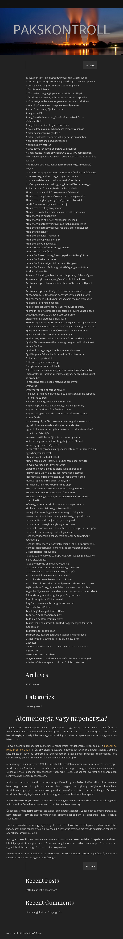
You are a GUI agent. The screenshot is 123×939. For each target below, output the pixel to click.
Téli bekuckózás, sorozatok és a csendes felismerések (56, 634)
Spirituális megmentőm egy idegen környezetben (53, 595)
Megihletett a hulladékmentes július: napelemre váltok (55, 476)
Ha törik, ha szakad (36, 397)
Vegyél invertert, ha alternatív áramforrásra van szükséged (58, 658)
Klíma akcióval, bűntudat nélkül (42, 456)
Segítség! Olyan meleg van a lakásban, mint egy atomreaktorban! (61, 591)
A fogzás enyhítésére (37, 89)
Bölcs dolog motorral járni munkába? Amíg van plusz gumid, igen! (61, 322)
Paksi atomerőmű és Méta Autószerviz (47, 563)
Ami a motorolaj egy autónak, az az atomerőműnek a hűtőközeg (61, 172)
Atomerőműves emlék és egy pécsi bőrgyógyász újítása (57, 267)
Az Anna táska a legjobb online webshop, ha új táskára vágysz (59, 275)
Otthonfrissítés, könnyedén (41, 551)
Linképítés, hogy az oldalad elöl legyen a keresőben (54, 468)
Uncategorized (34, 706)
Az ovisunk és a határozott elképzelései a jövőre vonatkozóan (60, 310)
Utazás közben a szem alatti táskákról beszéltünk (53, 638)
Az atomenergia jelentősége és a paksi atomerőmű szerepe (59, 291)
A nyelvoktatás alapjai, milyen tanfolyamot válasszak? (55, 128)
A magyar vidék (34, 113)
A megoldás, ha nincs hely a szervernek (47, 125)
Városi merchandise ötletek (41, 654)
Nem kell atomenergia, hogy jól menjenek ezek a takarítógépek (60, 543)
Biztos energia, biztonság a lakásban (46, 318)
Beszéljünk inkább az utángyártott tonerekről (50, 314)
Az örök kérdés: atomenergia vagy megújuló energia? (55, 306)
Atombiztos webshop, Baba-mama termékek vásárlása (56, 212)
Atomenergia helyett (37, 231)
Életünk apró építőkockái (39, 358)
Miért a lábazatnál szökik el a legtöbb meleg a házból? (55, 488)
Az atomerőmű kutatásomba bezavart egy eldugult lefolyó (58, 294)
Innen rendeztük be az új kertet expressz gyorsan (53, 437)
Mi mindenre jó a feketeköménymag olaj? (48, 484)
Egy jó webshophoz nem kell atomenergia (49, 334)
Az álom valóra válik (36, 271)
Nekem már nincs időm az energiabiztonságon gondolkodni (58, 516)
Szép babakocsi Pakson (38, 607)
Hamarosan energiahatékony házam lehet (49, 401)
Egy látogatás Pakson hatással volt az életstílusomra (55, 354)
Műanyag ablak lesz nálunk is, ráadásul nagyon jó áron (55, 504)
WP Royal (36, 933)
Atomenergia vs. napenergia (41, 243)
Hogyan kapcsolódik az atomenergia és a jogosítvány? (55, 405)
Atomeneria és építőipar (39, 251)
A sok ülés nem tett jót (38, 144)
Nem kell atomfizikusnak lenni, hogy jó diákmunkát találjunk (58, 547)
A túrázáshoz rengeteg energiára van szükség (51, 148)
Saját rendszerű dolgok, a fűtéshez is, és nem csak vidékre (58, 587)
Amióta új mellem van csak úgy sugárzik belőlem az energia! (58, 184)
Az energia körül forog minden (42, 302)
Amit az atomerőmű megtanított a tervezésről (51, 188)
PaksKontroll (61, 29)
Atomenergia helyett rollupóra (42, 235)
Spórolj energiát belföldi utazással (44, 599)
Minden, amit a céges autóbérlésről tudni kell (50, 492)
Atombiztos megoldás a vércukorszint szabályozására (55, 196)
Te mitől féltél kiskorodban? (41, 630)
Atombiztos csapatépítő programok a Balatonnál (52, 192)
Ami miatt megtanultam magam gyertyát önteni (52, 176)
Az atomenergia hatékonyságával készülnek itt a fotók (55, 279)
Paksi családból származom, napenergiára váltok (52, 567)
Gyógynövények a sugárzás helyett (45, 389)
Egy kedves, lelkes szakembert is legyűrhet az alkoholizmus (58, 338)
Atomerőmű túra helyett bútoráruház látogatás (52, 263)
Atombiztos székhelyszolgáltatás (44, 207)
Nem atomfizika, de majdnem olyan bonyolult (50, 520)
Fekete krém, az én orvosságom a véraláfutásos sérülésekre (59, 370)
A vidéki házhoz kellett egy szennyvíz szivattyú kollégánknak (58, 152)
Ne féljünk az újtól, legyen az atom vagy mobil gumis (54, 512)
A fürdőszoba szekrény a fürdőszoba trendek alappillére (56, 97)
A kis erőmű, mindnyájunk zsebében (45, 109)
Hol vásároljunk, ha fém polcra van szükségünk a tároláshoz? (59, 421)
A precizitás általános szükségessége (46, 140)
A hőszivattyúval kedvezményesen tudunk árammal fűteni (57, 101)
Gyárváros (31, 385)
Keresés (90, 65)
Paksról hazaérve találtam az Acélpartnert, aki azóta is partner (60, 583)
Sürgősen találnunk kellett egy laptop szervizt (51, 603)
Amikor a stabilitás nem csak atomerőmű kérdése (53, 180)
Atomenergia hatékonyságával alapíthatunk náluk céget (56, 223)
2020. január (32, 684)
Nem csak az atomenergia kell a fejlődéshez (50, 532)
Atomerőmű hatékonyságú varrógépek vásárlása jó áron (57, 255)
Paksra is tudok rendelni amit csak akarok (48, 575)
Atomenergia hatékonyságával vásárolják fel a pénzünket (57, 227)
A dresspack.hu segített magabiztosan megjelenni (53, 85)
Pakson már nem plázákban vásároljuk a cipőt (50, 571)
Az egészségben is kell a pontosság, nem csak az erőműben (59, 298)
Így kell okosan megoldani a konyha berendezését (53, 425)
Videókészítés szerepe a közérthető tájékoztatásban (55, 662)
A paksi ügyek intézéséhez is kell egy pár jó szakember (56, 136)
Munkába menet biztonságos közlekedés (48, 508)
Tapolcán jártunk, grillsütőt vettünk (45, 611)
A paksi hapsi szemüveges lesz (43, 132)
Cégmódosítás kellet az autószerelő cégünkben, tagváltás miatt (61, 326)
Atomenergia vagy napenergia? (43, 239)
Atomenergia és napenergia (41, 215)
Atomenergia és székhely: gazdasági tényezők (51, 219)
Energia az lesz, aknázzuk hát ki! (43, 366)
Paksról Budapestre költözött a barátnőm (49, 579)
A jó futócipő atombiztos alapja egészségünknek (52, 105)
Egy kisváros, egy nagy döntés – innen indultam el (53, 350)
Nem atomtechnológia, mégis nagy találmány (50, 524)
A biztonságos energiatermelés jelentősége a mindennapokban (60, 81)
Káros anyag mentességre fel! (42, 445)
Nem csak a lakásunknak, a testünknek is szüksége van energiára (61, 528)
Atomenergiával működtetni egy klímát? (47, 247)
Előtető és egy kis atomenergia (43, 362)
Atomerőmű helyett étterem (41, 259)
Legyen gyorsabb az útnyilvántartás (45, 464)
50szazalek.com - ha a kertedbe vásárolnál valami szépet (57, 77)
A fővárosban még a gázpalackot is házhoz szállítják (54, 93)
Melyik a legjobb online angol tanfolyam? (48, 480)
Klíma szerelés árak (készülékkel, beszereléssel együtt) (56, 460)
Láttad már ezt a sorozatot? (41, 889)
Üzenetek (31, 642)
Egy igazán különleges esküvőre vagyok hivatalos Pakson (57, 330)
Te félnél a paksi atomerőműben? (44, 614)
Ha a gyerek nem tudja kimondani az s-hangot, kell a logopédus (60, 393)
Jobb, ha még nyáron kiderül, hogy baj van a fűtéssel (54, 441)
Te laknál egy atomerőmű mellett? (44, 618)
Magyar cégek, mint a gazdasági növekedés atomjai (54, 472)
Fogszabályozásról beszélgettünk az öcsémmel (52, 381)
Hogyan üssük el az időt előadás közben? (48, 409)
